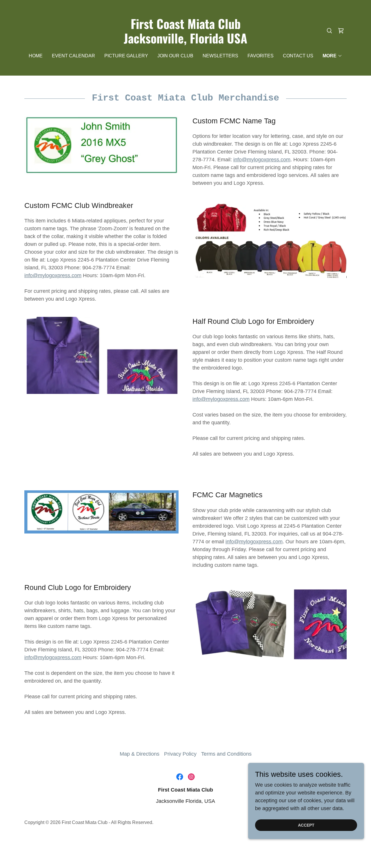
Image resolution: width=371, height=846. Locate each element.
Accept (306, 825)
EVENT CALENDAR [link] (73, 55)
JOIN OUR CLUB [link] (175, 55)
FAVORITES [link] (261, 55)
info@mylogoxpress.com (261, 159)
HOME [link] (36, 55)
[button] (332, 55)
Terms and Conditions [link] (226, 754)
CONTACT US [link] (298, 55)
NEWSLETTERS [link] (220, 55)
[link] (185, 42)
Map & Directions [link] (139, 754)
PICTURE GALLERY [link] (126, 55)
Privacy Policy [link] (180, 754)
